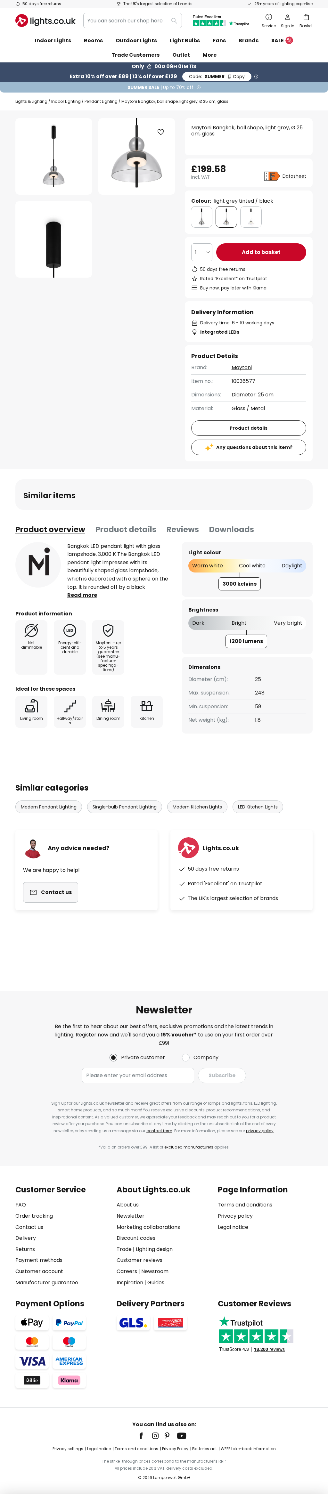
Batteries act (204, 1448)
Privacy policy (235, 1216)
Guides (155, 1282)
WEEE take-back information (248, 1448)
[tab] (50, 530)
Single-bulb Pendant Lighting (125, 807)
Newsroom (154, 1271)
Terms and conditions (245, 1204)
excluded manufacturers (188, 1147)
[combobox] (133, 20)
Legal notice (233, 1227)
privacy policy (260, 1130)
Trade (124, 1249)
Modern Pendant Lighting (49, 807)
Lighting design (154, 1249)
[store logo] (45, 20)
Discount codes (136, 1238)
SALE (277, 40)
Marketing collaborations (148, 1227)
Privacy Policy (175, 1448)
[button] (53, 239)
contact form (159, 1130)
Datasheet (294, 176)
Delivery (25, 1238)
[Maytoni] (38, 565)
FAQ (20, 1204)
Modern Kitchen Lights (197, 807)
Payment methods (38, 1260)
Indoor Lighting (66, 101)
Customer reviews (139, 1260)
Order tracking (34, 1216)
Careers (127, 1271)
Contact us (29, 1227)
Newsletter (130, 1216)
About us (128, 1204)
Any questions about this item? (254, 447)
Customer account (39, 1271)
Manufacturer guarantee (46, 1282)
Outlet (181, 55)
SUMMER (217, 76)
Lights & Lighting (31, 101)
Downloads (231, 529)
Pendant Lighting (101, 101)
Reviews (183, 529)
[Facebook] (145, 1436)
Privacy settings (68, 1448)
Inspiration (130, 1282)
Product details (125, 529)
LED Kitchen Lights (258, 807)
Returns (25, 1249)
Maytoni (242, 367)
